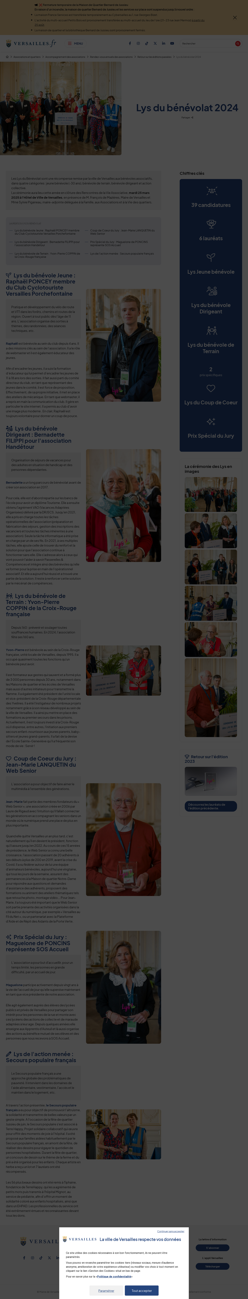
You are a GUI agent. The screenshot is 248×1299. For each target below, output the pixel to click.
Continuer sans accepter (170, 1231)
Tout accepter (142, 1291)
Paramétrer (106, 1291)
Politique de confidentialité (114, 1276)
